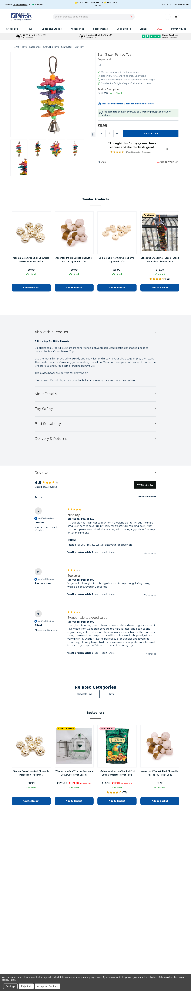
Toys (29, 28)
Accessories (77, 28)
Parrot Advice (178, 28)
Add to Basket (31, 801)
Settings (10, 986)
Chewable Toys (84, 694)
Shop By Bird (124, 28)
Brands (144, 28)
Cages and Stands (51, 28)
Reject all (26, 986)
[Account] (168, 17)
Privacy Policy (8, 979)
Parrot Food (11, 28)
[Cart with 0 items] (176, 17)
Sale (159, 28)
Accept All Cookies (47, 986)
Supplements (100, 28)
